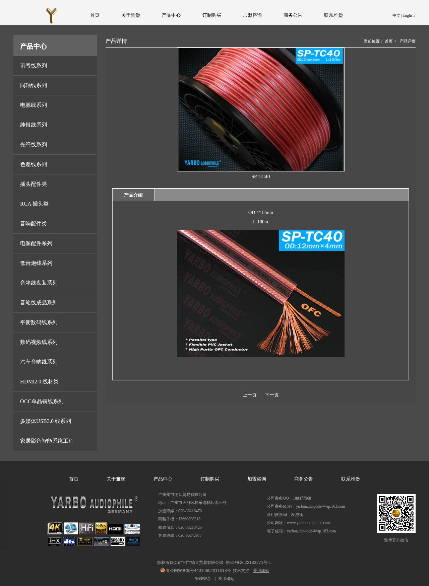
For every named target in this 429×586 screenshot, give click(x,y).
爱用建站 (226, 578)
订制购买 (209, 479)
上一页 (250, 394)
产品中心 (163, 479)
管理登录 (203, 578)
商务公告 (303, 479)
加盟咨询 (256, 479)
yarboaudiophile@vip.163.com (311, 531)
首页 (389, 41)
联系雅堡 (350, 479)
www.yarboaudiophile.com (308, 522)
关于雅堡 (116, 479)
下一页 (272, 394)
